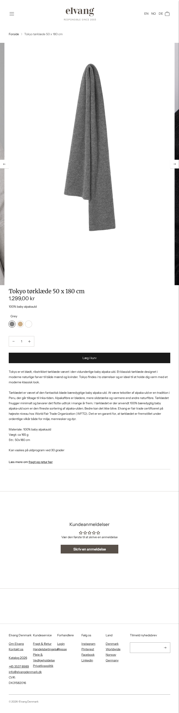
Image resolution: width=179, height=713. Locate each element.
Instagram (88, 644)
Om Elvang (16, 644)
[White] (28, 324)
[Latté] (20, 324)
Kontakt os (16, 649)
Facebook (88, 655)
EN (146, 14)
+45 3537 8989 (19, 666)
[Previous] (4, 164)
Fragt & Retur (42, 644)
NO (153, 14)
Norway (111, 655)
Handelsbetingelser (46, 649)
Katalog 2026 (18, 658)
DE (161, 14)
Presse (62, 649)
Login (61, 644)
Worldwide (113, 649)
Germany (112, 660)
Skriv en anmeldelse (89, 549)
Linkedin (87, 660)
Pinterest (87, 649)
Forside (14, 34)
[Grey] (12, 324)
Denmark (112, 644)
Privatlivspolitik (43, 666)
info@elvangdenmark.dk (25, 672)
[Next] (174, 164)
